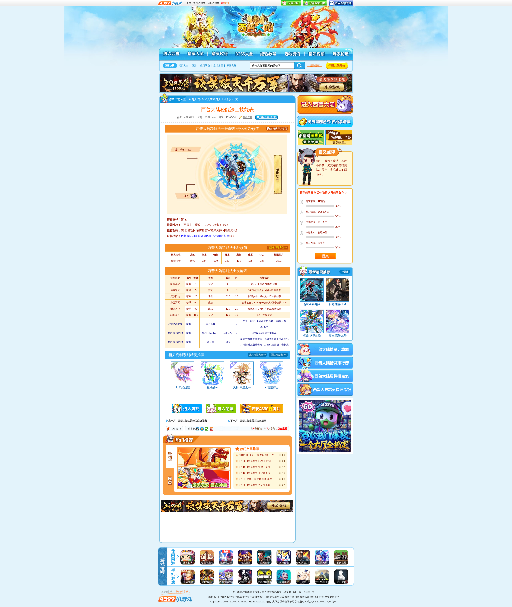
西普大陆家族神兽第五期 (204, 457)
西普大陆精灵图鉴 (314, 270)
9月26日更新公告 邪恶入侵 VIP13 (256, 461)
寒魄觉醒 (231, 65)
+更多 (345, 271)
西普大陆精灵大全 (195, 54)
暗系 (228, 99)
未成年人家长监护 (262, 592)
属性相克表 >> (278, 354)
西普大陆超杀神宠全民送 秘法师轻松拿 (205, 236)
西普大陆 (258, 26)
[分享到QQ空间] (202, 429)
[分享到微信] (206, 429)
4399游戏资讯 (172, 556)
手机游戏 (172, 576)
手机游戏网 (199, 3)
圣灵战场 (205, 65)
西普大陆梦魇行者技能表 (253, 420)
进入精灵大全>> (257, 354)
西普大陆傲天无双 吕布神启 (204, 478)
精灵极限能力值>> (277, 247)
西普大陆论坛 (340, 54)
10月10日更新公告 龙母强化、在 (256, 455)
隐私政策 (277, 592)
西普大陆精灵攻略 (219, 54)
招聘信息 (331, 601)
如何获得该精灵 (278, 128)
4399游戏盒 (213, 3)
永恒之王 (218, 65)
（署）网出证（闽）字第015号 (298, 592)
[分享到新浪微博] (211, 429)
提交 (325, 256)
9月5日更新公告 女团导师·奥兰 (255, 479)
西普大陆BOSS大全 (244, 54)
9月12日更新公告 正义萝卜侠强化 (256, 473)
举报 (226, 3)
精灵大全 (183, 65)
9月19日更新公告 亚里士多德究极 (256, 467)
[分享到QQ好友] (197, 429)
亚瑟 (194, 65)
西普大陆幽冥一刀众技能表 (192, 420)
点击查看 (282, 428)
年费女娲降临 (336, 65)
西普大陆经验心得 (268, 54)
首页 (188, 3)
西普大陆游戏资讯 (292, 54)
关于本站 (237, 592)
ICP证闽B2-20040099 (315, 601)
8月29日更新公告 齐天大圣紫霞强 (256, 485)
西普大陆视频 (316, 54)
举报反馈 (247, 117)
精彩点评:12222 (268, 117)
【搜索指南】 (314, 65)
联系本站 (247, 592)
